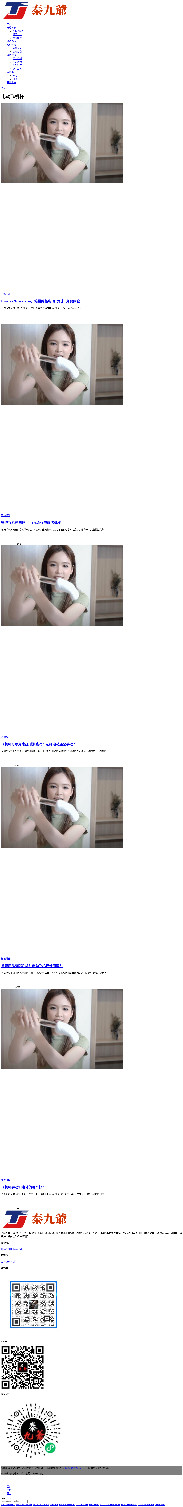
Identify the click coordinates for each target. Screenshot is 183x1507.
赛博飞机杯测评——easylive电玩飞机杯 (31, 523)
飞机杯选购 (160, 1505)
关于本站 (11, 82)
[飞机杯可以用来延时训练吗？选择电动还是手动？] (62, 625)
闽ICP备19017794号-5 (76, 1468)
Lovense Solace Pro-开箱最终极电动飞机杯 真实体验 (40, 301)
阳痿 (15, 79)
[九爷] (8, 322)
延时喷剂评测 (8, 1261)
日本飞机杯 (94, 1505)
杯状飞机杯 (18, 31)
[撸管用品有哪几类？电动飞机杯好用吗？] (62, 847)
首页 (9, 24)
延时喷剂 (17, 58)
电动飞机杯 (115, 1505)
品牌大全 (17, 48)
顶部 (9, 1493)
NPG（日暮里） (8, 1505)
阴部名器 (17, 34)
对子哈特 (37, 1505)
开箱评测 (11, 27)
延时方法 (11, 55)
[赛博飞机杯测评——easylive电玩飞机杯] (62, 404)
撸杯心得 (11, 41)
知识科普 (11, 45)
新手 (78, 1505)
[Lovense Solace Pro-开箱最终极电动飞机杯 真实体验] (62, 182)
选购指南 (17, 51)
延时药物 (17, 62)
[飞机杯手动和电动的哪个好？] (62, 1068)
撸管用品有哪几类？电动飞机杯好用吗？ (32, 966)
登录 (3, 88)
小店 (9, 1490)
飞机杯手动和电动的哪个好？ (23, 1187)
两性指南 (11, 72)
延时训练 (17, 65)
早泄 (15, 75)
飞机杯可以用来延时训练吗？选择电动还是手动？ (39, 744)
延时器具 (17, 69)
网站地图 (5, 1249)
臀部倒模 (17, 38)
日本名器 (84, 1505)
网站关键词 (16, 1249)
